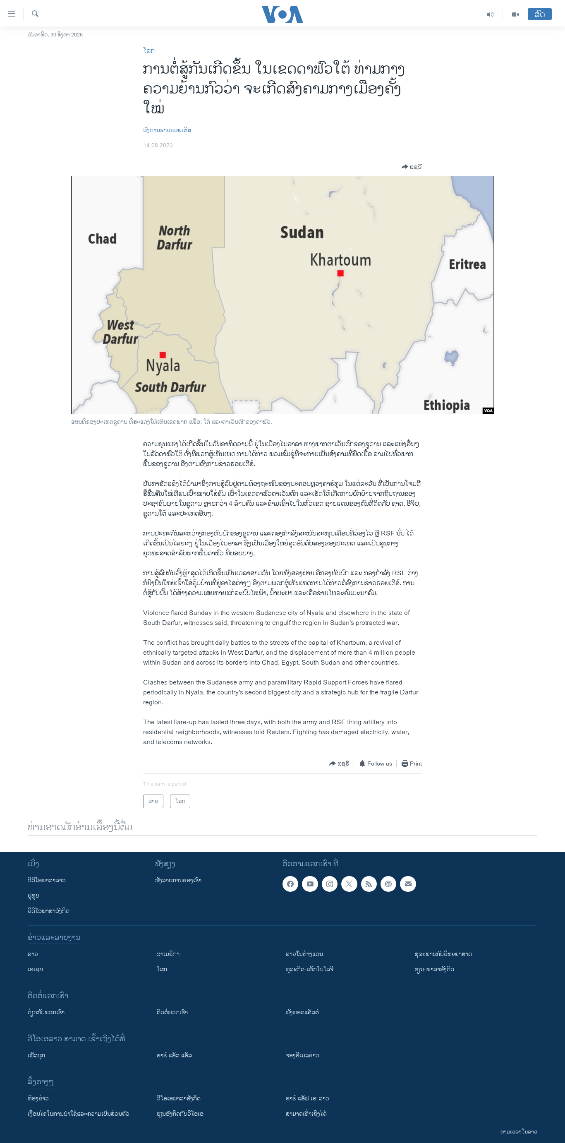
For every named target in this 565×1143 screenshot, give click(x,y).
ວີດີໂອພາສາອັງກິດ (48, 911)
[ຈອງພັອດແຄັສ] (408, 884)
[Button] (412, 167)
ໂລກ (149, 51)
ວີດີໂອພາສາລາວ (47, 880)
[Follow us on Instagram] (330, 884)
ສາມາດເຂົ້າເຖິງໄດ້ (306, 1113)
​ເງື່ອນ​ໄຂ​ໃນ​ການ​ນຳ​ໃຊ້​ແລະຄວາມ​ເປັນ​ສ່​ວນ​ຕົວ (78, 1113)
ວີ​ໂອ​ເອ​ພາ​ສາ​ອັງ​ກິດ (179, 1098)
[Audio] (490, 14)
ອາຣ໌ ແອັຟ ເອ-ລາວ (307, 1098)
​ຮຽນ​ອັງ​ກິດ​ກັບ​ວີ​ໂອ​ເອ (180, 1113)
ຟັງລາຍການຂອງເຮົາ (178, 880)
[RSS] (369, 884)
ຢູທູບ (33, 895)
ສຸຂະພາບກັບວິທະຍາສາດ (443, 954)
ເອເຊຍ (35, 969)
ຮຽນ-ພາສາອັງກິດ (434, 969)
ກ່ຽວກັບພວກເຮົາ (46, 1012)
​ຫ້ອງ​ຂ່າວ (38, 1098)
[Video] (515, 14)
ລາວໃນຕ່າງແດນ (304, 954)
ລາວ (33, 954)
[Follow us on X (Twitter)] (349, 884)
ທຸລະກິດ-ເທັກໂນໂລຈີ (309, 969)
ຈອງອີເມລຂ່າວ (302, 1055)
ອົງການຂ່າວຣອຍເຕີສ (167, 130)
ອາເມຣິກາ (168, 954)
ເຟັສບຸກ (36, 1055)
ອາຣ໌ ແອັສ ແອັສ (174, 1055)
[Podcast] (388, 884)
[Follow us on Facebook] (290, 884)
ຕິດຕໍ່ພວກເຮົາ (172, 1012)
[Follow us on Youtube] (310, 884)
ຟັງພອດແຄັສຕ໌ (302, 1012)
